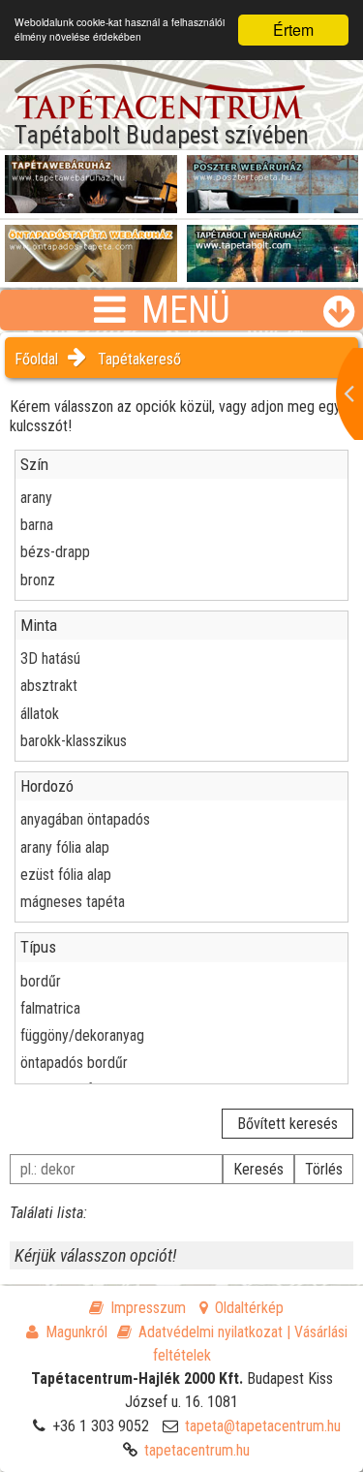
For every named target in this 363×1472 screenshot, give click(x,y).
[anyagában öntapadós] (181, 819)
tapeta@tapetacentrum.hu (263, 1426)
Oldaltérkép (249, 1308)
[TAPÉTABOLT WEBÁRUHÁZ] (273, 245)
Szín (34, 464)
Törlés (324, 1169)
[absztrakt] (181, 686)
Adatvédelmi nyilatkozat (210, 1332)
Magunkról (76, 1332)
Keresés (258, 1169)
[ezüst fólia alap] (181, 874)
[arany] (181, 498)
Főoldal (36, 359)
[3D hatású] (181, 658)
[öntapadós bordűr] (181, 1062)
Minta (38, 625)
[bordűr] (181, 981)
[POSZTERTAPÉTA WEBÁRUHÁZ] (273, 175)
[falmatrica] (181, 1008)
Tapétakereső (139, 359)
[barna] (181, 525)
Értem (293, 29)
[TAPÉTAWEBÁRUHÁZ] (91, 175)
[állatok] (181, 714)
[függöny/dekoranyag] (181, 1035)
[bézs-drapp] (181, 552)
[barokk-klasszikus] (181, 741)
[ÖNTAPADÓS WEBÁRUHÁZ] (91, 245)
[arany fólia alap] (181, 847)
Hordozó (47, 786)
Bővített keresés (287, 1123)
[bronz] (181, 580)
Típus (38, 946)
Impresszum (148, 1308)
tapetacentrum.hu (197, 1450)
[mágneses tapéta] (181, 902)
